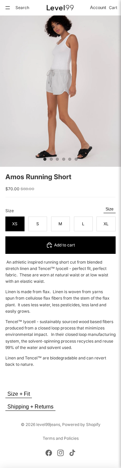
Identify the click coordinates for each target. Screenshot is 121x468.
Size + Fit (18, 394)
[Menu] (7, 7)
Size (110, 209)
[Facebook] (49, 453)
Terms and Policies (61, 438)
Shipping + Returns (30, 407)
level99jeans (48, 424)
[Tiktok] (72, 453)
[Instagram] (60, 453)
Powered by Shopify (81, 424)
